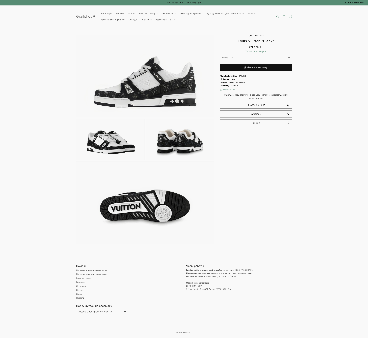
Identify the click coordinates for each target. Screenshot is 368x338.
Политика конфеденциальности (91, 270)
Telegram (256, 123)
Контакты (80, 282)
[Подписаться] (125, 311)
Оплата (79, 290)
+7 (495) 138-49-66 (354, 2)
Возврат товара (84, 278)
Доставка (81, 286)
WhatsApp (256, 114)
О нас (79, 294)
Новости (80, 298)
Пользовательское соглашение (91, 274)
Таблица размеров (256, 51)
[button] (278, 16)
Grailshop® (187, 332)
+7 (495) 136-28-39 (256, 105)
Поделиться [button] (229, 89)
